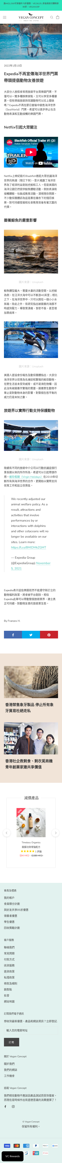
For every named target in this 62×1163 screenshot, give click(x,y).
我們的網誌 (10, 1070)
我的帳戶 (9, 898)
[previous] (6, 833)
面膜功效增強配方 (31, 847)
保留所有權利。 (31, 1126)
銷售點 (8, 989)
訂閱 (11, 1042)
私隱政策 (9, 977)
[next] (55, 833)
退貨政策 (9, 971)
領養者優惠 (10, 916)
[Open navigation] (4, 17)
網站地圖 (9, 1001)
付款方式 (9, 959)
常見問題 (9, 953)
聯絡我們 (9, 947)
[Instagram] (13, 1106)
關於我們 (9, 1064)
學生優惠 (9, 922)
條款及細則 (10, 983)
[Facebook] (5, 1106)
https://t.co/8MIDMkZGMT (28, 547)
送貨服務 (9, 965)
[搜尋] (51, 17)
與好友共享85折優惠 (16, 910)
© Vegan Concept (31, 1121)
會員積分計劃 (12, 904)
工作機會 (9, 1076)
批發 (6, 995)
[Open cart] (57, 17)
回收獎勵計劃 (12, 928)
